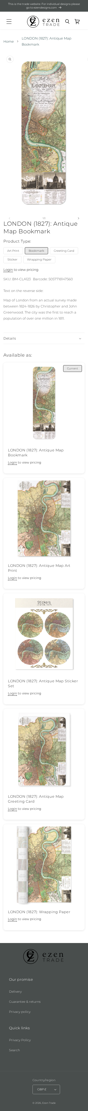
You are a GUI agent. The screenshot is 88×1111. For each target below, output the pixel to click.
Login (8, 269)
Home (8, 41)
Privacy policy (19, 1012)
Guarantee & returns (25, 1002)
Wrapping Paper (39, 259)
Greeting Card (64, 250)
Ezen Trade (49, 1102)
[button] (9, 21)
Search (14, 1050)
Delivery (15, 992)
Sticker (12, 259)
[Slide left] (9, 218)
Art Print (13, 250)
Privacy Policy (20, 1040)
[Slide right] (78, 218)
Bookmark (36, 250)
